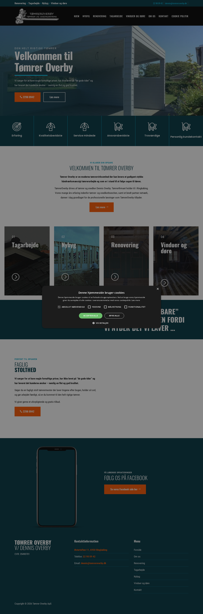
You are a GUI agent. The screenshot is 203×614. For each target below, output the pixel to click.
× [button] (157, 289)
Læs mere (136, 300)
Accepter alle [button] (90, 315)
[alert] (101, 307)
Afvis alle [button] (114, 315)
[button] (101, 323)
